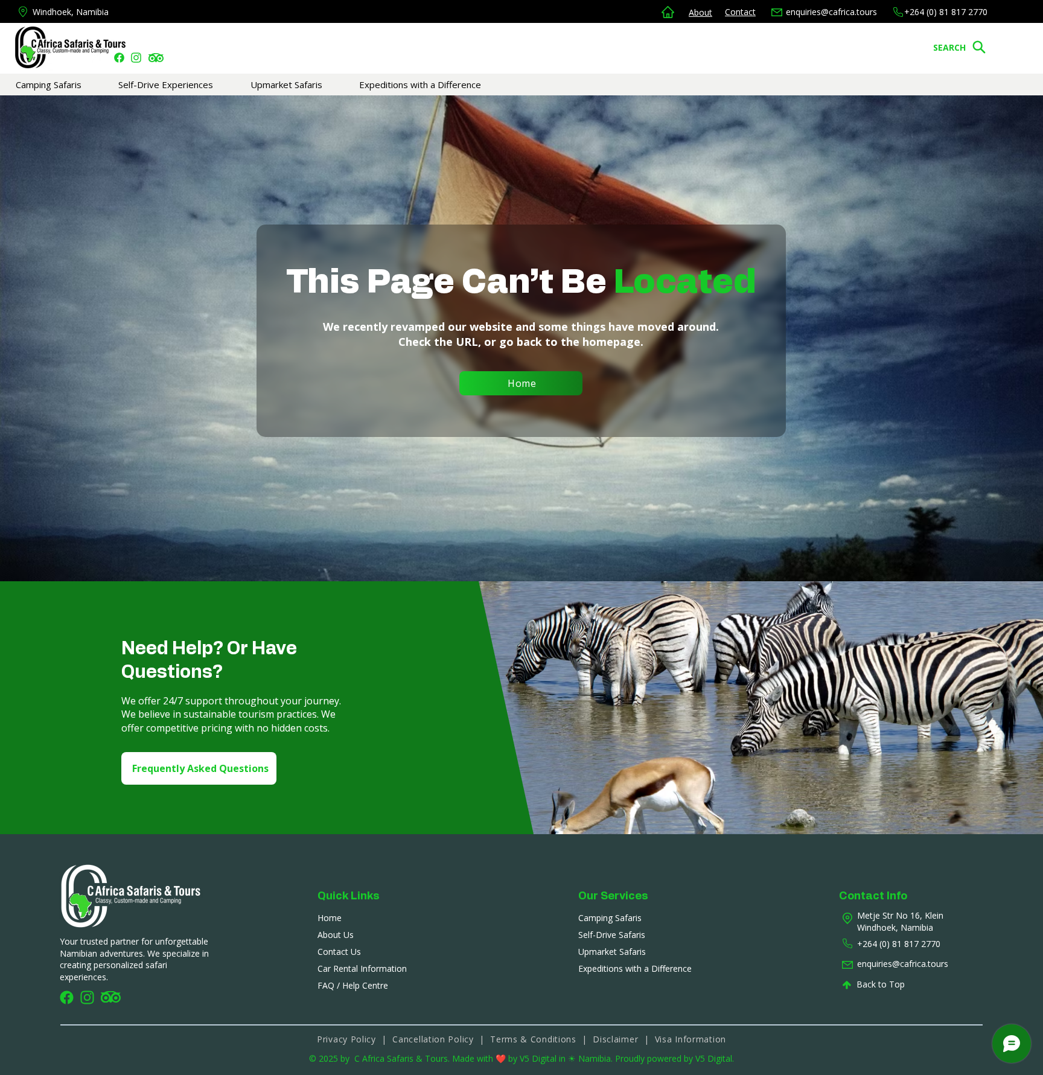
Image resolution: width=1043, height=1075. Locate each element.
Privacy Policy (346, 1039)
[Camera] (119, 57)
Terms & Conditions (534, 1039)
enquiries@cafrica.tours (831, 12)
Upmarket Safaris (612, 951)
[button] (67, 84)
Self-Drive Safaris (611, 934)
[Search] (979, 47)
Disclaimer (618, 1039)
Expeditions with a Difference (635, 968)
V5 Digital (539, 1058)
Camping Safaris (610, 917)
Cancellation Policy (432, 1039)
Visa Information (690, 1039)
